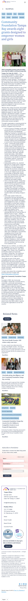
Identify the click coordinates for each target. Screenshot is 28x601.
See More (7, 319)
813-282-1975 (8, 495)
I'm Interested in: (7, 469)
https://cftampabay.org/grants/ (10, 274)
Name (5, 458)
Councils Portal (8, 526)
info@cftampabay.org (10, 502)
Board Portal (7, 523)
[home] (12, 2)
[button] (25, 2)
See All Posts (9, 9)
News (5, 516)
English (4, 599)
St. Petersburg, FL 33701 (11, 513)
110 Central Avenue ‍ (9, 511)
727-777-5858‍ (8, 509)
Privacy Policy (23, 587)
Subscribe (8, 546)
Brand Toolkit (7, 520)
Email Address (7, 464)
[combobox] (5, 599)
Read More (5, 355)
